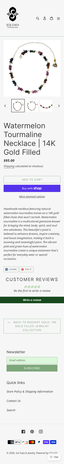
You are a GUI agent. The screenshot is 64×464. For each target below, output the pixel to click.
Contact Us (14, 401)
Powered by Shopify (46, 453)
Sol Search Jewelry (25, 453)
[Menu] (58, 18)
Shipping (9, 166)
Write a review (32, 300)
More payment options (32, 196)
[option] (18, 105)
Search (11, 410)
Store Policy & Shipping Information (30, 391)
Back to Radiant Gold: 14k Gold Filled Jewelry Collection (34, 326)
